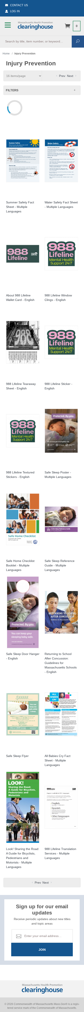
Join (42, 949)
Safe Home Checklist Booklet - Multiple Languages (20, 565)
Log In (15, 11)
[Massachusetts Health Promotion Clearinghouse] (35, 25)
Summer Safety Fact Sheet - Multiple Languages (20, 207)
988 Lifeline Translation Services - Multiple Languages (60, 853)
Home (6, 53)
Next (70, 76)
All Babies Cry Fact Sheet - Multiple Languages (57, 760)
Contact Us (19, 5)
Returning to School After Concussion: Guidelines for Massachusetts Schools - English (61, 663)
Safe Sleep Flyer (17, 756)
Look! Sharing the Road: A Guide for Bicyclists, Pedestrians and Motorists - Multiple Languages (22, 858)
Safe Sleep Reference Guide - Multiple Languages (60, 565)
